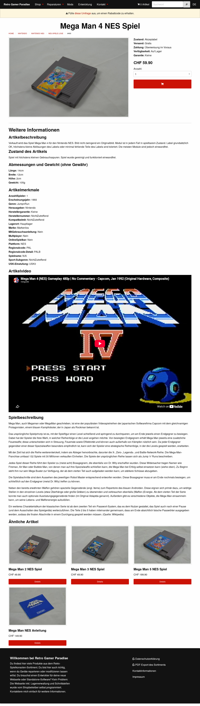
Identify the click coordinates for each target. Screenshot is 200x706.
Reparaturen (54, 4)
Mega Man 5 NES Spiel (150, 569)
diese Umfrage (83, 13)
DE (194, 4)
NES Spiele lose (55, 33)
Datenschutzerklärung (147, 659)
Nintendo (22, 33)
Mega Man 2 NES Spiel (25, 569)
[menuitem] (38, 4)
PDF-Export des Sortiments (150, 664)
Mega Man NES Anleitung (27, 630)
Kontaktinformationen (144, 671)
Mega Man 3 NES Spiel (88, 569)
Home (11, 33)
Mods (70, 4)
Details (37, 581)
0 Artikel (144, 4)
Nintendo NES (37, 33)
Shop (38, 4)
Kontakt (101, 4)
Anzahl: (138, 68)
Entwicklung (85, 4)
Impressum (138, 676)
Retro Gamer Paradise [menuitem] (17, 4)
